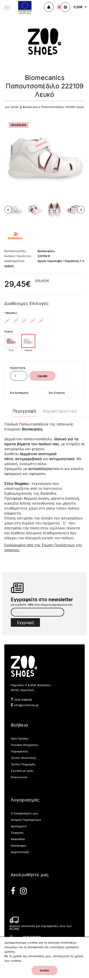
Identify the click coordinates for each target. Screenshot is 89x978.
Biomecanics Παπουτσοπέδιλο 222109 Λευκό (53, 107)
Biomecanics (46, 251)
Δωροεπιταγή (20, 852)
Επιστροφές (19, 845)
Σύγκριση (17, 832)
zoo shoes (12, 107)
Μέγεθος (11, 312)
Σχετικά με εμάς (22, 770)
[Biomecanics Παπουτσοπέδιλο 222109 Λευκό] (44, 158)
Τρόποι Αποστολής (23, 757)
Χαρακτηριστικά (60, 411)
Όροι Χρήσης (20, 738)
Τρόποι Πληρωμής (23, 764)
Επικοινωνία (19, 777)
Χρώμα (8, 331)
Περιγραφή (24, 411)
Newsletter (18, 839)
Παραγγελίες (20, 751)
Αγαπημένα (19, 826)
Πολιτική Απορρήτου (24, 745)
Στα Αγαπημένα (19, 392)
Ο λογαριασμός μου (24, 813)
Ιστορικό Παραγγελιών (26, 819)
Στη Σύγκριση (57, 392)
